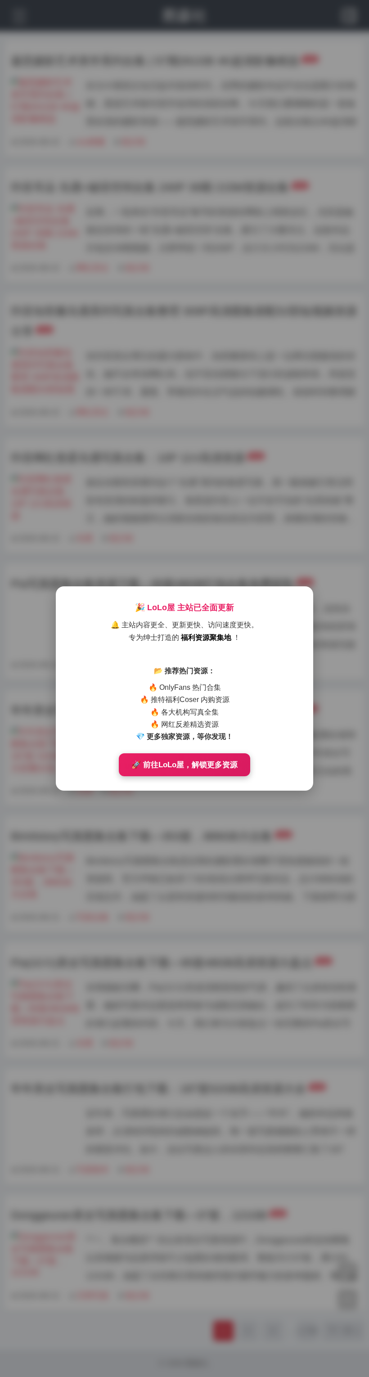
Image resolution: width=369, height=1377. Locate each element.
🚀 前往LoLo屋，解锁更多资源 (184, 764)
